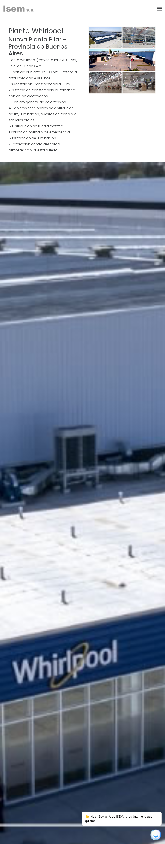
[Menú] (159, 8)
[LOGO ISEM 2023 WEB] (18, 8)
